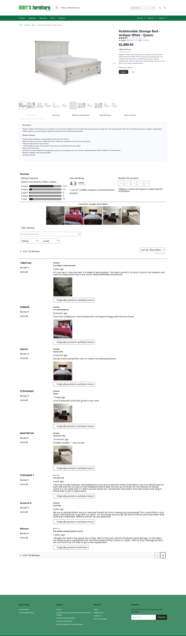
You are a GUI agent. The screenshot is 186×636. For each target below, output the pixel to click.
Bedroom (27, 25)
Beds (33, 25)
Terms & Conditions (100, 619)
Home (20, 25)
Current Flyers (24, 609)
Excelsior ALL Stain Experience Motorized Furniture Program (73, 614)
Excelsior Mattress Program (65, 618)
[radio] (123, 72)
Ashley (123, 40)
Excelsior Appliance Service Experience (69, 624)
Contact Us (97, 616)
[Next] (114, 63)
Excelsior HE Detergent (64, 621)
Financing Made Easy (26, 612)
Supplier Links (98, 612)
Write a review (141, 38)
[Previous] (22, 63)
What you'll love (125, 49)
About (96, 609)
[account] (165, 8)
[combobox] (142, 8)
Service (58, 609)
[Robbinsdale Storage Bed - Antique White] (68, 63)
